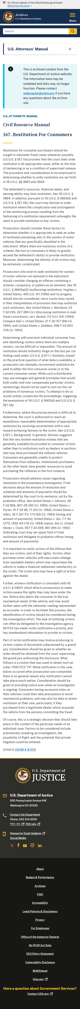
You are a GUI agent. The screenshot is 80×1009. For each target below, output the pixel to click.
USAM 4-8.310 (25, 749)
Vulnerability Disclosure (40, 962)
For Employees (40, 928)
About (40, 868)
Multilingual (40, 970)
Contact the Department (25, 814)
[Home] (22, 21)
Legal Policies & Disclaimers (40, 911)
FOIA (40, 894)
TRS (31, 824)
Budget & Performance (40, 877)
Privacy (40, 919)
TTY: (15, 824)
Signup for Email (25, 833)
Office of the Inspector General (40, 936)
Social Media (18, 838)
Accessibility (40, 902)
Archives (40, 885)
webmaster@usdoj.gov (39, 93)
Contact (38, 993)
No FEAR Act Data (40, 945)
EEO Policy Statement (40, 953)
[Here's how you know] (40, 4)
